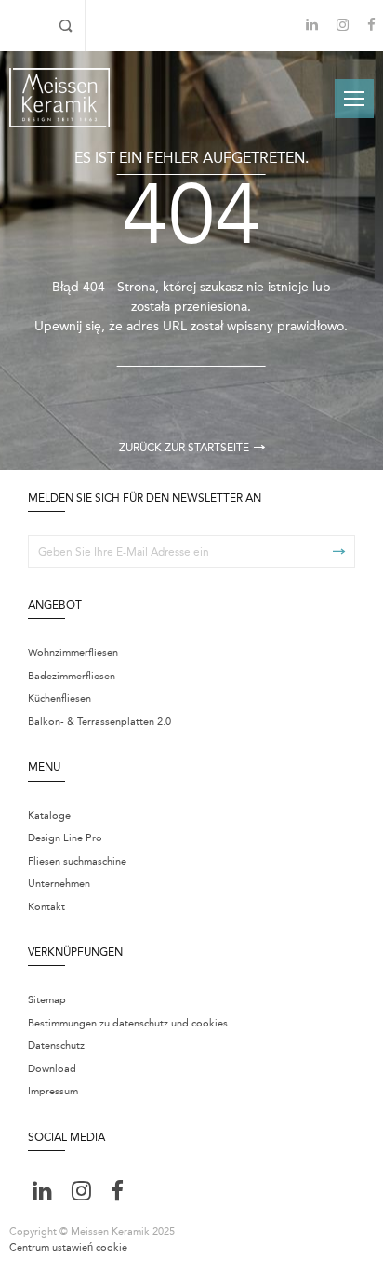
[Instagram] (342, 26)
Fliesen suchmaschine (77, 861)
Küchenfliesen (59, 698)
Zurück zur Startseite (184, 447)
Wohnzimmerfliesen (73, 653)
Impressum (53, 1091)
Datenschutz (56, 1045)
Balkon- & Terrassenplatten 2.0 (99, 722)
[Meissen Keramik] (59, 97)
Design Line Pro (65, 838)
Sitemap (47, 1000)
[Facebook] (371, 26)
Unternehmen (59, 884)
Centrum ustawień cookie (68, 1247)
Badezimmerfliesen (71, 676)
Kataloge (49, 816)
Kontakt (46, 907)
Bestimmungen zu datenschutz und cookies (128, 1023)
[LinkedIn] (312, 24)
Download (52, 1069)
